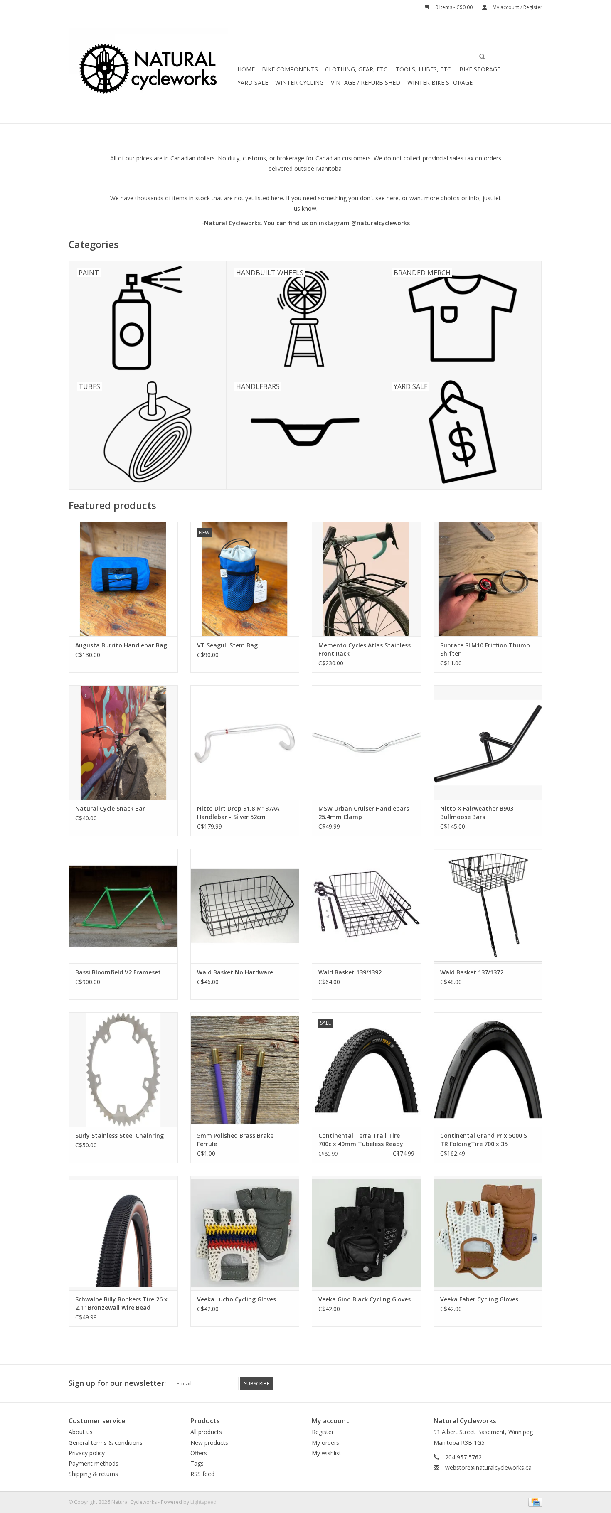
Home (246, 69)
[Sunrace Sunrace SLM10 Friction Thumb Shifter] (488, 579)
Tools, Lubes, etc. (424, 69)
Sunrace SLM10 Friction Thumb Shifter (485, 649)
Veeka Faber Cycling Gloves (479, 1299)
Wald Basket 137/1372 (471, 972)
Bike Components (290, 69)
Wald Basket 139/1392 (350, 972)
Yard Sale (252, 82)
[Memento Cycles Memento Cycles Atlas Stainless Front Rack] (366, 579)
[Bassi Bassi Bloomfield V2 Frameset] (123, 906)
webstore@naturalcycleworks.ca (488, 1467)
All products (206, 1432)
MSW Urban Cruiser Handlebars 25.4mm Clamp (363, 812)
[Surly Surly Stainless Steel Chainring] (123, 1069)
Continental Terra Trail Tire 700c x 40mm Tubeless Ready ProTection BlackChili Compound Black (366, 1140)
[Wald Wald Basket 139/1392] (366, 906)
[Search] (482, 56)
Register (323, 1432)
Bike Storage (479, 69)
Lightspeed (203, 1502)
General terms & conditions (106, 1443)
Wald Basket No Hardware (235, 972)
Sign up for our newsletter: (117, 1383)
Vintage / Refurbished (365, 82)
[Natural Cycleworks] (152, 69)
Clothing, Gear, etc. (357, 69)
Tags (197, 1463)
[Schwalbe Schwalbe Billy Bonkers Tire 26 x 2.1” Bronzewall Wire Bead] (123, 1233)
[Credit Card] (533, 1501)
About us (81, 1432)
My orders (325, 1443)
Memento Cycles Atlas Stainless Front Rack (364, 649)
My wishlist (326, 1453)
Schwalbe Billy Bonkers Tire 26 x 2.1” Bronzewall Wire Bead (121, 1303)
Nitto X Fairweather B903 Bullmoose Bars (476, 812)
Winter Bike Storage (440, 82)
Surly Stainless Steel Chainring (119, 1135)
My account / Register (516, 7)
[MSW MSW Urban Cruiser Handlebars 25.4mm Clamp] (366, 742)
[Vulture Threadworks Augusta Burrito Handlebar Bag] (123, 579)
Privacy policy (87, 1453)
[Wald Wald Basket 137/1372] (488, 906)
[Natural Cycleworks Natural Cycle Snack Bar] (123, 742)
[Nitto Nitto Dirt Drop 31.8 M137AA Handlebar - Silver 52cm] (245, 742)
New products (209, 1443)
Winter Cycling (299, 82)
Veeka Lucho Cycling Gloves (236, 1299)
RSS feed (202, 1474)
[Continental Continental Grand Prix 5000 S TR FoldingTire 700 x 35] (488, 1069)
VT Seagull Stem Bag (227, 645)
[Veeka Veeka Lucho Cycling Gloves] (245, 1233)
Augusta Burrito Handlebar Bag (121, 645)
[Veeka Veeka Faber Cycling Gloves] (488, 1233)
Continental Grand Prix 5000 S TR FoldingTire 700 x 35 (483, 1140)
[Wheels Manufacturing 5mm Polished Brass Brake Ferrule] (245, 1069)
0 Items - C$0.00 (454, 7)
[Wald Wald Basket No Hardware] (245, 906)
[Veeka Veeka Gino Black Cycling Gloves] (366, 1233)
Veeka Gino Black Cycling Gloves (364, 1299)
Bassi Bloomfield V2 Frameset (118, 972)
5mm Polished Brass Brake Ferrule (235, 1140)
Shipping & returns (93, 1474)
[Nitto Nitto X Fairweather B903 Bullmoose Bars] (488, 742)
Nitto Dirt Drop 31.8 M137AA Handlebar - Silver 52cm (238, 812)
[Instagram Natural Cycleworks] (535, 1383)
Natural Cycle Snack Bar (110, 808)
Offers (198, 1453)
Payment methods (93, 1463)
